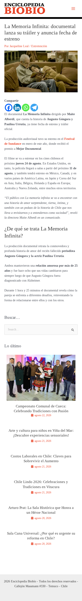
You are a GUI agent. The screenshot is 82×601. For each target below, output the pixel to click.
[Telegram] (34, 107)
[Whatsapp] (26, 107)
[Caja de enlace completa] (41, 388)
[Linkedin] (17, 107)
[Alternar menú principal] (73, 8)
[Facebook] (8, 107)
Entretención (39, 46)
